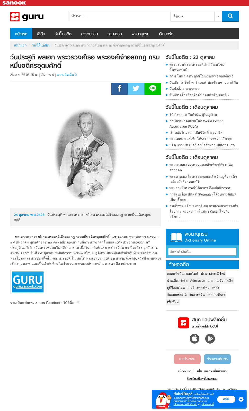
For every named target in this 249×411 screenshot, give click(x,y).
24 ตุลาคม (22, 215)
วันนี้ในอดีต (63, 34)
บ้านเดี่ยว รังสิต (177, 280)
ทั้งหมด (178, 16)
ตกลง (226, 399)
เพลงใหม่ (203, 288)
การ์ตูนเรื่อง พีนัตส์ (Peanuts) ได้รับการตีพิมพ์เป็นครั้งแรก (202, 197)
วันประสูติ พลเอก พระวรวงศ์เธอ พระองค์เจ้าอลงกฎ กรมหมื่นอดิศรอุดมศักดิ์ (35, 16)
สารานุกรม (89, 34)
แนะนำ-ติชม (187, 359)
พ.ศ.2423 (37, 215)
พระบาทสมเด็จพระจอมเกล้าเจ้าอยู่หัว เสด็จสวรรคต (201, 167)
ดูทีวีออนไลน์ (176, 288)
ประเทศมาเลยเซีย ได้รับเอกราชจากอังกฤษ (200, 139)
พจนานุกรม (140, 34)
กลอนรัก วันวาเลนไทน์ (182, 273)
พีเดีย (41, 34)
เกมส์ (191, 288)
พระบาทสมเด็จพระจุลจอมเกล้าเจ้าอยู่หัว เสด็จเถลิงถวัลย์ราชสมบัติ (203, 179)
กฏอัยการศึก (224, 280)
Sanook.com (14, 3)
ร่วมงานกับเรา (217, 359)
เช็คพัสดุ (172, 302)
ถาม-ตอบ (114, 34)
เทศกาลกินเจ (216, 295)
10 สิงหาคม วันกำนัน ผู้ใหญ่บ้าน (193, 115)
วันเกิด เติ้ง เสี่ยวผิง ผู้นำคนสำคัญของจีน (199, 95)
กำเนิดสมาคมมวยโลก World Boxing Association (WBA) (196, 123)
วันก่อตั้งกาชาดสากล (184, 89)
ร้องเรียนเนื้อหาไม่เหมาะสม (202, 379)
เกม (210, 280)
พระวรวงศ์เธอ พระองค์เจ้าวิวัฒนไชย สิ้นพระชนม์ (196, 67)
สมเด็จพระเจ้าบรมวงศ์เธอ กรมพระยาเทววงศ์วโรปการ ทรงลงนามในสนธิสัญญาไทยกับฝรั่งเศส (203, 211)
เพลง (215, 288)
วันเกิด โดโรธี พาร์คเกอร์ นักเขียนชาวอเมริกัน (203, 82)
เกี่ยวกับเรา (184, 371)
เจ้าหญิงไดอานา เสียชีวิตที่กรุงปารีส (195, 132)
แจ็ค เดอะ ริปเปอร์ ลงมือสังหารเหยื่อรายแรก (202, 145)
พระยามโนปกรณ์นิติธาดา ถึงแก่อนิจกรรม (200, 188)
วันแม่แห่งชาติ (177, 295)
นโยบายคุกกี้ (208, 404)
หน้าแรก (21, 34)
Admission (197, 280)
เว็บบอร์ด (166, 34)
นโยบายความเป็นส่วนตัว (185, 404)
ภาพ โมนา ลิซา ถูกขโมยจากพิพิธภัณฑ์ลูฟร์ (201, 76)
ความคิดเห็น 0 (67, 75)
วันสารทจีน (197, 295)
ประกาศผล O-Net (213, 273)
